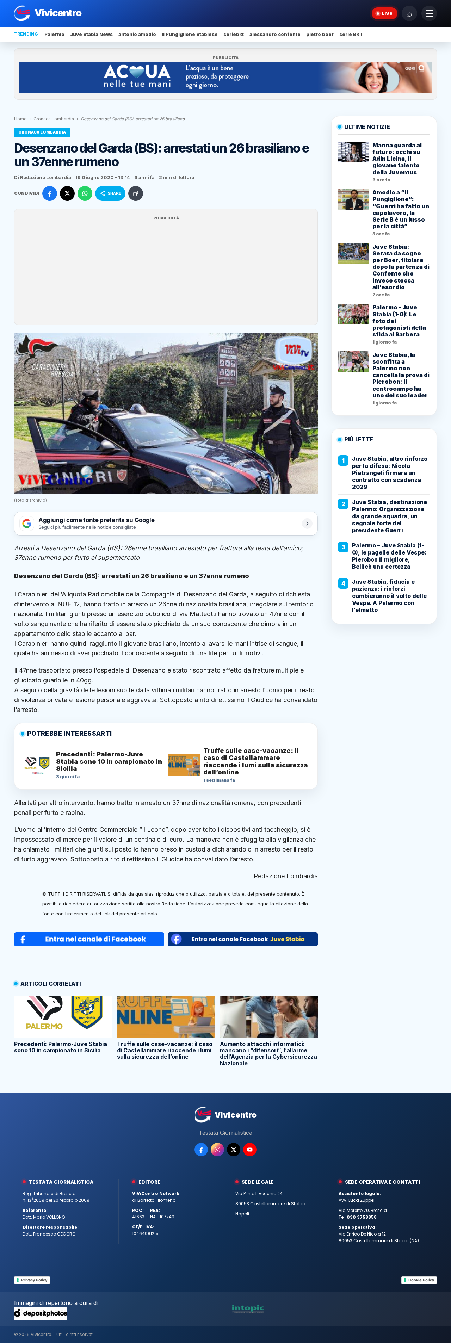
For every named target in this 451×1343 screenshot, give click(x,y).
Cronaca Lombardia (53, 119)
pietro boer (320, 34)
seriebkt (233, 34)
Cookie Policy (421, 1279)
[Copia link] (135, 193)
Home (20, 119)
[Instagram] (217, 1149)
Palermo (54, 34)
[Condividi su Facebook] (49, 193)
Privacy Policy (34, 1279)
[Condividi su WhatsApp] (85, 193)
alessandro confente (275, 34)
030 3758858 (362, 1217)
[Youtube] (250, 1149)
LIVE (387, 13)
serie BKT (351, 34)
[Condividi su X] (67, 193)
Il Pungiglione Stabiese (190, 34)
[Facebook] (201, 1149)
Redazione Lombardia (286, 876)
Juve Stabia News (91, 34)
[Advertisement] (166, 271)
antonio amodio (137, 34)
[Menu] (429, 13)
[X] (233, 1149)
